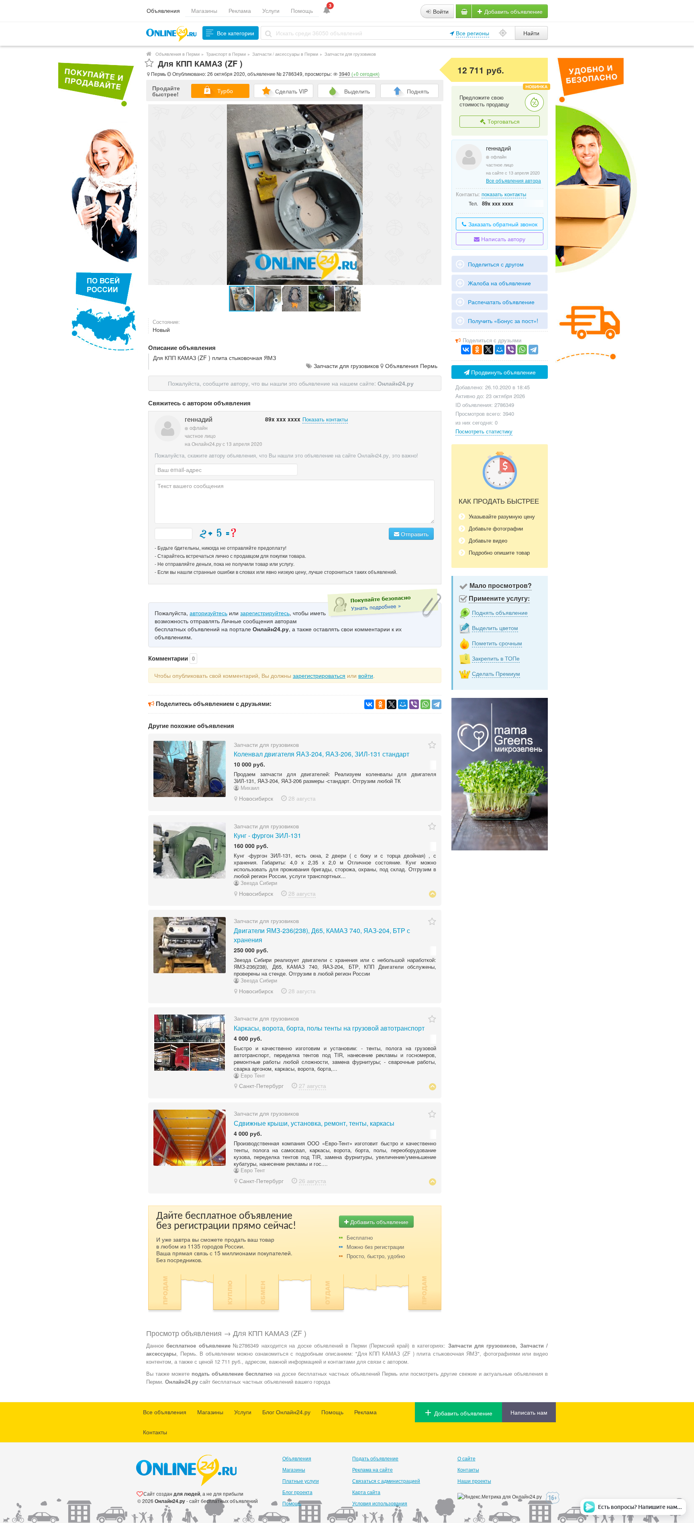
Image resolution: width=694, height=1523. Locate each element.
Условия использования (379, 1503)
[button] (268, 298)
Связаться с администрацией (386, 1480)
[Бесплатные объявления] (148, 54)
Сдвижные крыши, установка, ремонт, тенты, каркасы (314, 1123)
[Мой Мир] (403, 704)
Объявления (163, 10)
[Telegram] (436, 704)
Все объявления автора (513, 180)
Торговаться (503, 121)
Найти (531, 33)
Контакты (155, 1432)
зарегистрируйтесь (265, 613)
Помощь (302, 10)
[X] (391, 704)
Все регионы (472, 33)
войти (365, 675)
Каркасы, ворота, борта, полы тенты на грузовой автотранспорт (329, 1028)
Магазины (204, 10)
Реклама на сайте (372, 1469)
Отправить (414, 534)
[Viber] (414, 704)
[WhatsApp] (425, 704)
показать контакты (504, 194)
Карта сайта (366, 1491)
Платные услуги (300, 1480)
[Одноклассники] (380, 704)
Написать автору (502, 239)
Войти (440, 11)
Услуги (271, 10)
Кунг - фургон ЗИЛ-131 (267, 835)
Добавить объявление (513, 11)
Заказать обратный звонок (502, 224)
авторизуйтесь (208, 613)
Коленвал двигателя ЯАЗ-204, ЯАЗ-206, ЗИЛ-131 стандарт (321, 753)
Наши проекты (474, 1480)
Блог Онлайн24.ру (286, 1412)
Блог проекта (297, 1491)
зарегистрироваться (319, 675)
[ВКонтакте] (369, 704)
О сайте (466, 1458)
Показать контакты (325, 419)
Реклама (240, 10)
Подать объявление (375, 1458)
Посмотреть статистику (483, 431)
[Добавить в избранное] (149, 63)
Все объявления (164, 1412)
